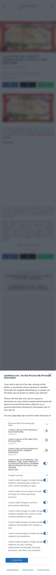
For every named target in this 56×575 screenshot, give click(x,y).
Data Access (28, 570)
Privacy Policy (43, 570)
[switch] (45, 430)
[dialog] (28, 473)
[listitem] (28, 424)
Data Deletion (12, 570)
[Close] (50, 375)
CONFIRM (17, 560)
